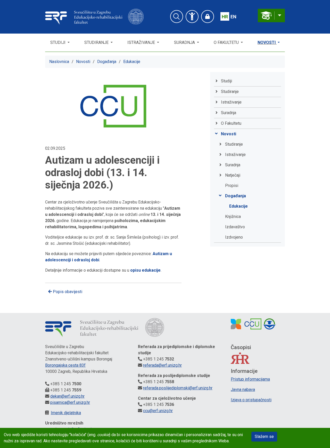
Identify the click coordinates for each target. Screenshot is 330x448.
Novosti (267, 42)
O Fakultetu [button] (227, 42)
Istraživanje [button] (141, 42)
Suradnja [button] (185, 42)
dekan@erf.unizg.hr (67, 396)
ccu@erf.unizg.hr (158, 410)
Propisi (231, 185)
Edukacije (131, 61)
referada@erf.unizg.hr (162, 365)
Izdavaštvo (235, 226)
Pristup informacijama (250, 379)
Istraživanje (235, 154)
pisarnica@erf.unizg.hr (70, 402)
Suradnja (232, 164)
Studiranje (234, 144)
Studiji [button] (58, 42)
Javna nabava (243, 389)
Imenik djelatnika (66, 412)
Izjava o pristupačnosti (251, 399)
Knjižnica (233, 216)
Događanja (106, 61)
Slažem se (264, 436)
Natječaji (232, 175)
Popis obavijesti (67, 291)
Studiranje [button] (97, 42)
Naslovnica (59, 61)
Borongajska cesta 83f (65, 365)
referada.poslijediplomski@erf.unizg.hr (177, 388)
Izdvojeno (234, 237)
